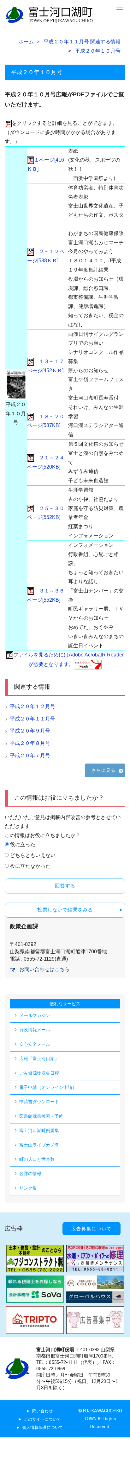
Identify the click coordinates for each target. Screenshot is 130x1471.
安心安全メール (34, 1044)
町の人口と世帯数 (37, 1159)
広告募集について (91, 1228)
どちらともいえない (33, 855)
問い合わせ (42, 1411)
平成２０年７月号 (30, 755)
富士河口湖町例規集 (39, 1130)
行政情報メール (34, 1029)
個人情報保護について (42, 1427)
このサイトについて (42, 1419)
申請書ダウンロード (39, 1101)
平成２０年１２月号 (32, 706)
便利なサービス (65, 1003)
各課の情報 (30, 1173)
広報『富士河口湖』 (39, 1058)
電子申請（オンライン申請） (48, 1087)
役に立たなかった (30, 866)
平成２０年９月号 (30, 730)
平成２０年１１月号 (32, 718)
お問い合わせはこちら (44, 969)
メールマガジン (34, 1015)
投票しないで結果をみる (65, 909)
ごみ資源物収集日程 (39, 1073)
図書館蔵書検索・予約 (41, 1116)
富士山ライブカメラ (39, 1145)
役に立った (22, 844)
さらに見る (103, 770)
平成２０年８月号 (30, 743)
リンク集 (28, 1188)
